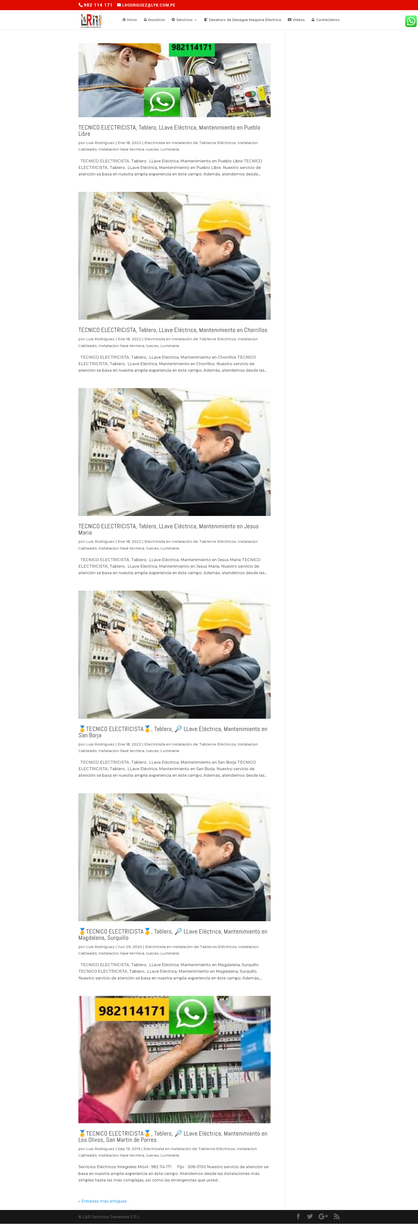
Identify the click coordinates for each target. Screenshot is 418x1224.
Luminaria (169, 149)
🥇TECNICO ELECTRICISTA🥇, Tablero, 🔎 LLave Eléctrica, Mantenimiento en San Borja (172, 732)
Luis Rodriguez (100, 142)
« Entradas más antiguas (102, 1201)
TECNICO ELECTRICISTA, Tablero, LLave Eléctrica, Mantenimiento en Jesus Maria (168, 529)
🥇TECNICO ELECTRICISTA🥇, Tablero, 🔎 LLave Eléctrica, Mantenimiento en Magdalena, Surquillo (172, 934)
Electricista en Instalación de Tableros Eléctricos (190, 142)
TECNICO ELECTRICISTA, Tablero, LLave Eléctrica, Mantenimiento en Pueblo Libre (169, 130)
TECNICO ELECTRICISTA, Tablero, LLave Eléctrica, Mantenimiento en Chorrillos (172, 330)
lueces (152, 149)
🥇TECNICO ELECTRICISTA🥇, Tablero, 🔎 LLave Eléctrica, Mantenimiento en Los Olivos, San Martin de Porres (172, 1137)
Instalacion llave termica (121, 149)
